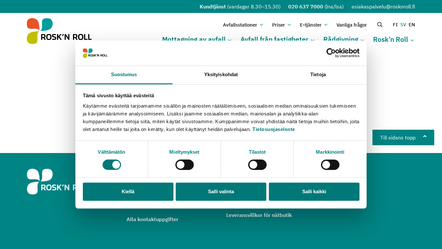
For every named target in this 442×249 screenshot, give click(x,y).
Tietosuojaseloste (273, 129)
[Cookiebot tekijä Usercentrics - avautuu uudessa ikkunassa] (331, 53)
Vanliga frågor (352, 25)
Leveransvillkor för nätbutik (259, 215)
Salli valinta (221, 191)
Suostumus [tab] (124, 74)
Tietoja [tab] (318, 74)
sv (403, 24)
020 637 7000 (305, 6)
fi (395, 24)
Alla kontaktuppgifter (152, 219)
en (412, 24)
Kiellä (128, 191)
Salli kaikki (314, 191)
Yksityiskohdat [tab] (221, 74)
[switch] (184, 165)
